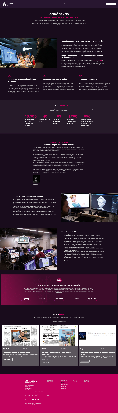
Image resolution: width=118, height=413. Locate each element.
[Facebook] (25, 399)
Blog (85, 389)
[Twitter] (28, 399)
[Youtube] (33, 399)
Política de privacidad (38, 403)
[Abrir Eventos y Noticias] (85, 4)
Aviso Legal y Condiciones (29, 403)
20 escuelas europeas (97, 60)
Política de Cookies (28, 404)
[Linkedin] (38, 399)
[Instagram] (30, 399)
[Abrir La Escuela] (56, 4)
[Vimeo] (35, 399)
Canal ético (34, 404)
